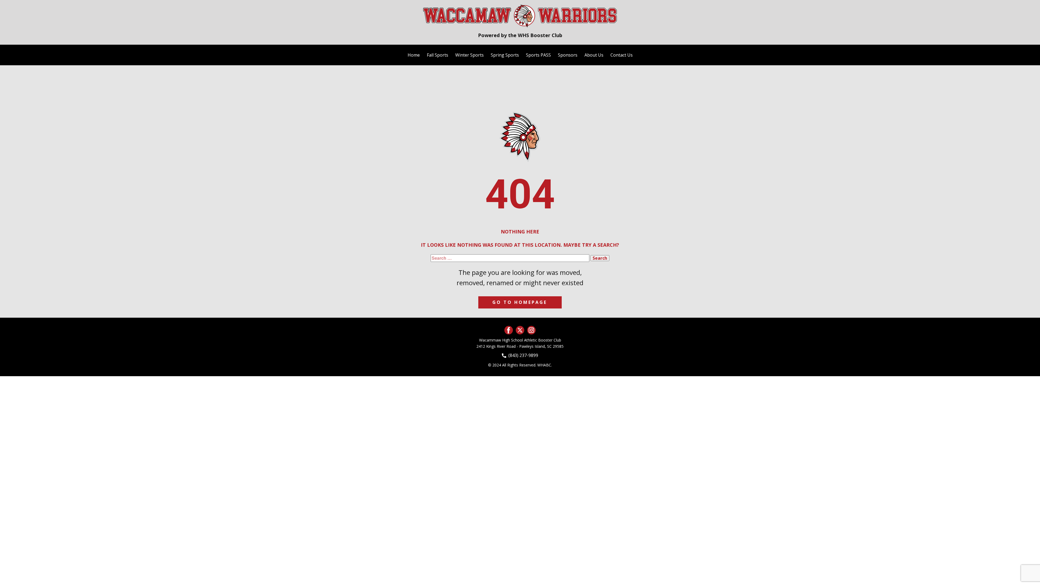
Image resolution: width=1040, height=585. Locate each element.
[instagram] (531, 330)
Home (414, 55)
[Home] (520, 15)
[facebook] (508, 330)
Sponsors (567, 55)
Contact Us (621, 55)
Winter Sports (469, 55)
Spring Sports (505, 55)
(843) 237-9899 (522, 355)
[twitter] (520, 330)
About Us (593, 55)
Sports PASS (538, 55)
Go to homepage (519, 302)
